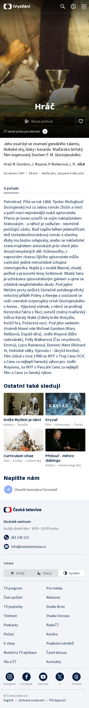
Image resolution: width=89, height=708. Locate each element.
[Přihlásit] (73, 6)
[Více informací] (45, 132)
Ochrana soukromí (31, 700)
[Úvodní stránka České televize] (23, 510)
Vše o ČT (10, 661)
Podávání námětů (60, 643)
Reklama (53, 597)
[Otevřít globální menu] (84, 6)
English (8, 700)
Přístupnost (57, 700)
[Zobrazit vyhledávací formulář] (63, 6)
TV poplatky (13, 606)
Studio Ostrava (57, 615)
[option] (17, 573)
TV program (13, 588)
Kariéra (52, 634)
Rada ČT (52, 625)
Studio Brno (55, 606)
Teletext (10, 615)
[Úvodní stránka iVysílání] (17, 6)
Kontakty (53, 661)
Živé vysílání (13, 597)
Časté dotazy (56, 652)
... (80, 164)
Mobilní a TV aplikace (20, 652)
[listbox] (44, 573)
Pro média (54, 588)
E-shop (9, 643)
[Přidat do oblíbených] (80, 121)
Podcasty (11, 625)
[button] (24, 404)
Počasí (9, 634)
